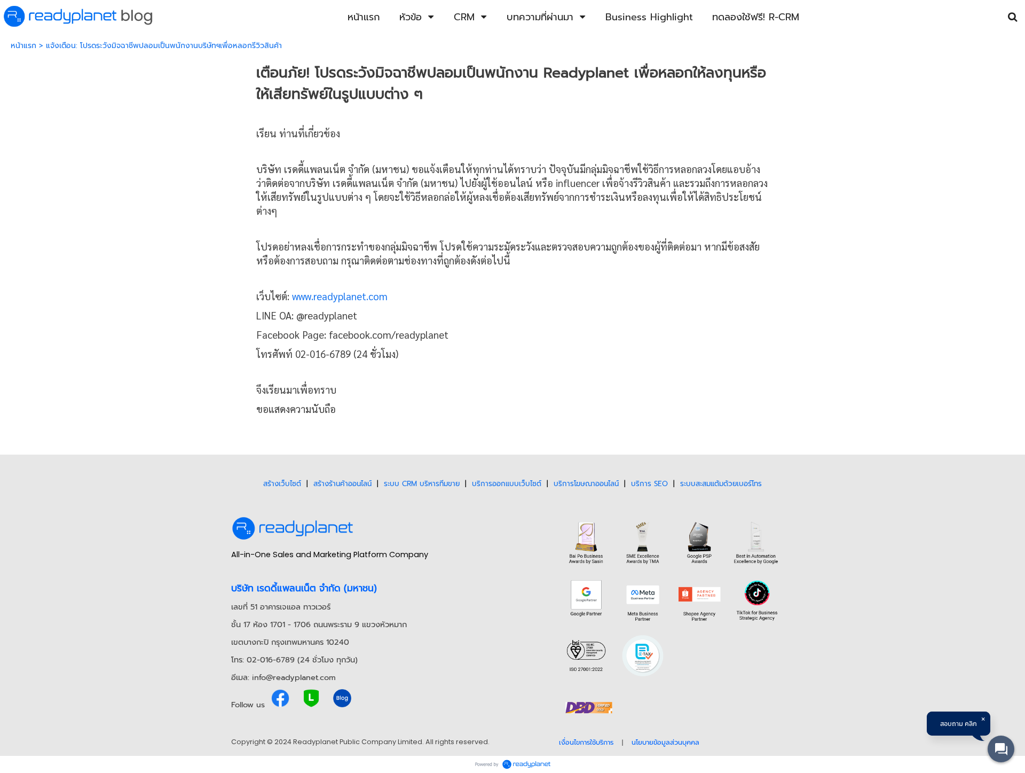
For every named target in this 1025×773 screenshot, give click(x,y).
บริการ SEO (649, 483)
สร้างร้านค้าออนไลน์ (342, 483)
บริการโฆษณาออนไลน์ (586, 483)
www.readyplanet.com (340, 296)
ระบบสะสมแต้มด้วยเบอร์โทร (721, 483)
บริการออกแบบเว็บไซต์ (506, 483)
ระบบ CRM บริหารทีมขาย (422, 483)
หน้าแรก (23, 45)
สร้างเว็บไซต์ (282, 483)
